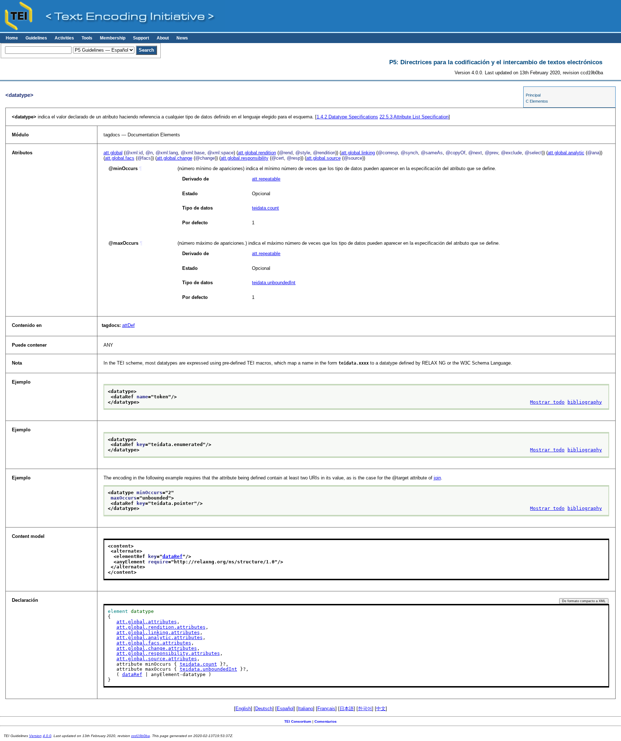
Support (141, 38)
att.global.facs (119, 158)
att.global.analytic (566, 152)
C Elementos (537, 101)
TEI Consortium (297, 721)
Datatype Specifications (347, 116)
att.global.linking (358, 152)
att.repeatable (266, 179)
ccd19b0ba (140, 736)
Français (326, 708)
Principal (533, 95)
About (163, 38)
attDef (128, 325)
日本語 (347, 708)
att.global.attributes (146, 621)
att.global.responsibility (244, 158)
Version (35, 736)
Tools (87, 38)
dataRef (172, 556)
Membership (112, 38)
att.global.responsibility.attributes (168, 653)
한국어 (365, 708)
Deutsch (263, 708)
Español (285, 708)
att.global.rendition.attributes (161, 627)
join (437, 477)
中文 (381, 708)
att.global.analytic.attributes (159, 637)
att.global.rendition (257, 152)
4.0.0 (47, 736)
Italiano (305, 708)
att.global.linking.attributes (158, 632)
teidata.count (265, 208)
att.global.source (323, 158)
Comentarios (325, 721)
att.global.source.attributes (156, 658)
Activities (64, 38)
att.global (113, 152)
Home (12, 38)
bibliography (584, 402)
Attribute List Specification (414, 116)
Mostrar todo (547, 402)
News (182, 38)
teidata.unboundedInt (273, 282)
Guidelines (36, 38)
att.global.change (174, 158)
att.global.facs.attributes (153, 643)
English (243, 708)
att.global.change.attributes (156, 648)
